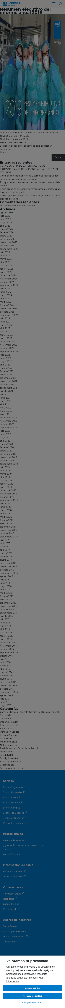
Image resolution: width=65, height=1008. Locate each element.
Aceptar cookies (32, 988)
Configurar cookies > (31, 1003)
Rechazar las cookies (32, 996)
